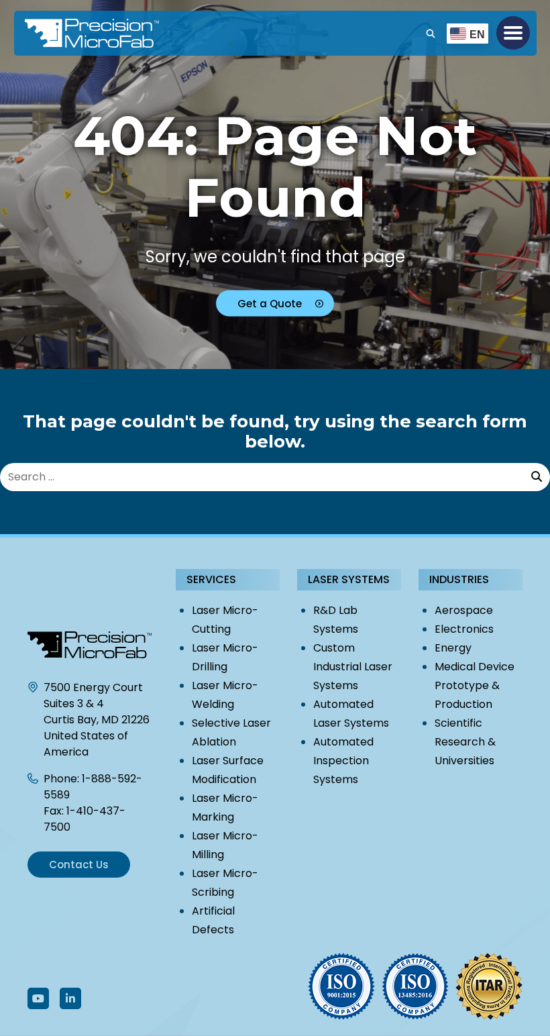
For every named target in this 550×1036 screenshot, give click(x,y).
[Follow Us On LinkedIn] (70, 998)
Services (211, 579)
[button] (513, 33)
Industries (459, 579)
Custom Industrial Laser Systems (352, 666)
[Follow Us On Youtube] (38, 998)
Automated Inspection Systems (343, 760)
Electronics (464, 629)
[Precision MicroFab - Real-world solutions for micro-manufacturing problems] (61, 33)
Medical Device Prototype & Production (474, 685)
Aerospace (464, 610)
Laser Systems (349, 579)
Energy (453, 648)
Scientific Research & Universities (465, 741)
